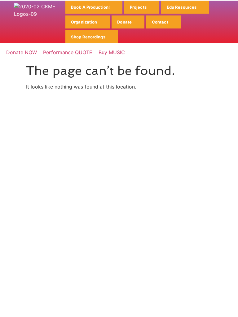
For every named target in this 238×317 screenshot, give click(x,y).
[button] (93, 7)
